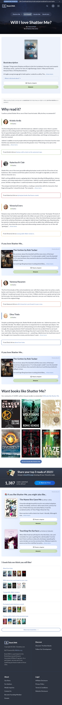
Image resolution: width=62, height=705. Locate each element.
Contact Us (7, 691)
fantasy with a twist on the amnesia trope (29, 152)
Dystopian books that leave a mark (13, 604)
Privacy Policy (39, 684)
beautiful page (29, 475)
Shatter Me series (32, 28)
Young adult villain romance (11, 592)
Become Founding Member (13, 695)
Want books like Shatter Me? (23, 391)
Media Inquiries (9, 687)
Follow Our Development (43, 649)
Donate (6, 698)
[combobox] (47, 6)
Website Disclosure (41, 691)
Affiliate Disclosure (41, 680)
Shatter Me (16, 14)
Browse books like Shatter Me (31, 461)
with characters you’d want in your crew (29, 304)
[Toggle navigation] (58, 6)
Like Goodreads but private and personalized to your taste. (37, 1)
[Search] (47, 6)
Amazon (30, 87)
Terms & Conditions (41, 687)
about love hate (20, 342)
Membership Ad (55, 249)
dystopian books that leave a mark (28, 195)
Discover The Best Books (43, 646)
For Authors (8, 684)
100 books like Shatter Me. (51, 396)
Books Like (37, 14)
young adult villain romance (25, 234)
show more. (49, 74)
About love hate (8, 568)
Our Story (7, 680)
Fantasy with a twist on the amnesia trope (15, 616)
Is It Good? (27, 14)
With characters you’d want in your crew (15, 580)
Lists (46, 14)
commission (26, 100)
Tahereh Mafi (32, 26)
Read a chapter (32, 83)
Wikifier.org (18, 650)
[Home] (9, 6)
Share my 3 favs (46, 483)
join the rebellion (51, 100)
